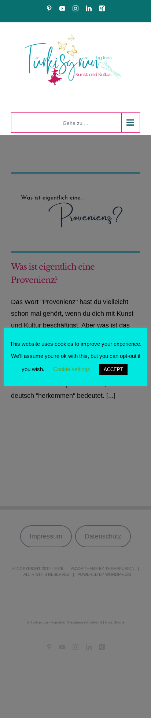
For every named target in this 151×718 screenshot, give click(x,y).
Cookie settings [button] (71, 369)
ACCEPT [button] (113, 369)
